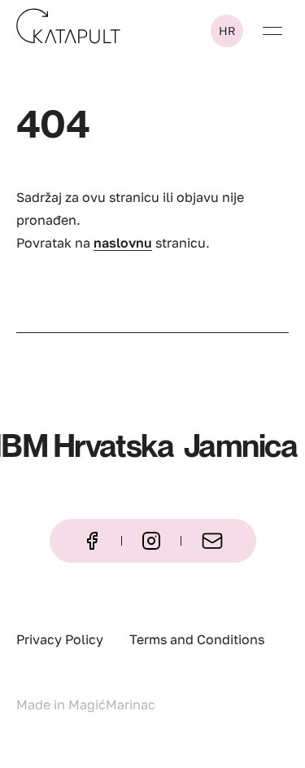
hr (227, 30)
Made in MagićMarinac (85, 704)
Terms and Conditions (196, 639)
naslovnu (123, 243)
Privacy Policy (59, 639)
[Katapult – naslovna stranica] (68, 26)
